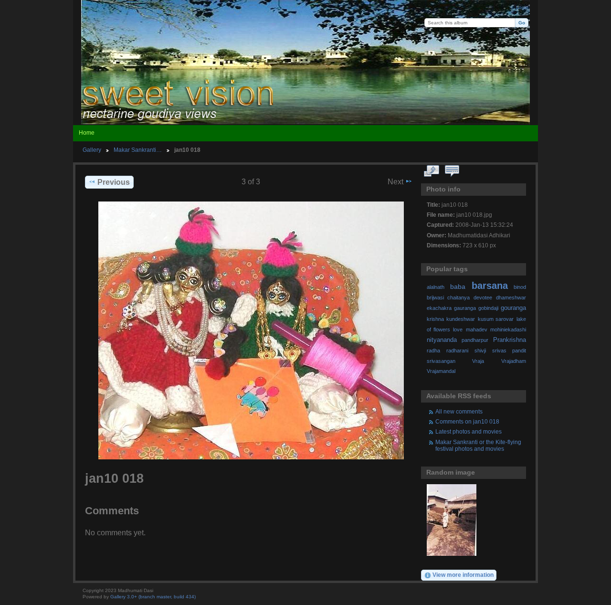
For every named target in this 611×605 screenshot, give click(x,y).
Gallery (92, 150)
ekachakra (439, 308)
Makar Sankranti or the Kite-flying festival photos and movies (478, 445)
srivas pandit (509, 350)
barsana (490, 285)
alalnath (435, 287)
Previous (113, 182)
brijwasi (435, 297)
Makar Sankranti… (138, 150)
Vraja (478, 361)
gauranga (465, 308)
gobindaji (488, 308)
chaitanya (458, 297)
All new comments (459, 411)
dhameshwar (511, 297)
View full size (431, 171)
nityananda (442, 340)
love (458, 329)
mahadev (476, 329)
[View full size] (251, 330)
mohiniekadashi (508, 329)
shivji (480, 350)
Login (522, 7)
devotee (483, 297)
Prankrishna (509, 340)
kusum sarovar (496, 319)
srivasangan (441, 361)
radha (433, 350)
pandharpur (475, 340)
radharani (457, 350)
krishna (435, 319)
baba (457, 286)
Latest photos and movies (468, 431)
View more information (463, 575)
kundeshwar (460, 319)
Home (87, 132)
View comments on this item (452, 171)
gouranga (513, 308)
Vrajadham (513, 361)
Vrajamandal (441, 371)
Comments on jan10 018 (467, 421)
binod (520, 287)
